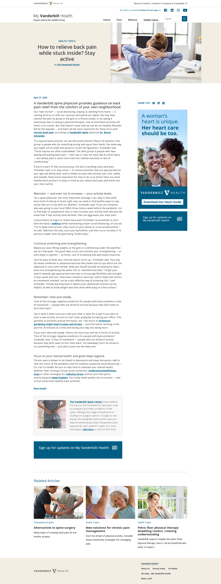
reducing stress (75, 374)
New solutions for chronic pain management (108, 529)
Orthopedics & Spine (44, 522)
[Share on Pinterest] (163, 103)
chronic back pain (44, 132)
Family (106, 19)
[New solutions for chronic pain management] (110, 502)
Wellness (132, 19)
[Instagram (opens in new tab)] (178, 10)
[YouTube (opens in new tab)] (185, 10)
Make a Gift (146, 578)
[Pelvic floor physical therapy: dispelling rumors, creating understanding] (162, 502)
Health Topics (151, 19)
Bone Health (40, 388)
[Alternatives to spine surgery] (58, 502)
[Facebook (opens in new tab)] (165, 10)
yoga (37, 374)
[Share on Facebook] (154, 103)
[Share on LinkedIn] (158, 103)
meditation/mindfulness (102, 370)
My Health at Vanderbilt (140, 10)
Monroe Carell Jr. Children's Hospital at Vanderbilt (160, 3)
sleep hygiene (60, 377)
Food (119, 19)
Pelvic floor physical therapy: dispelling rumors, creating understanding (158, 531)
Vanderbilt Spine (78, 132)
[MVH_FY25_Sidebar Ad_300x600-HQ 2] (162, 159)
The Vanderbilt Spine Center (86, 401)
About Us (145, 568)
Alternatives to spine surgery (54, 527)
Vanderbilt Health (149, 563)
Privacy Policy (159, 568)
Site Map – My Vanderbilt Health (156, 573)
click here (88, 429)
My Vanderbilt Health (69, 64)
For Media (172, 568)
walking (56, 223)
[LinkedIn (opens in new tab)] (172, 10)
